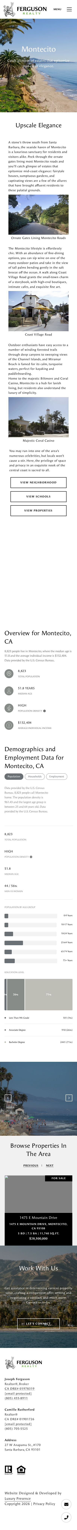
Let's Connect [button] (38, 1323)
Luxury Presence (18, 1499)
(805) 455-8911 (16, 1398)
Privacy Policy (44, 1504)
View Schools (38, 496)
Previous (8, 1098)
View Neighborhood (38, 482)
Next (69, 1098)
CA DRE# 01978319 (20, 1388)
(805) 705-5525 (16, 1428)
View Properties (38, 510)
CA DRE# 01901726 (19, 1419)
